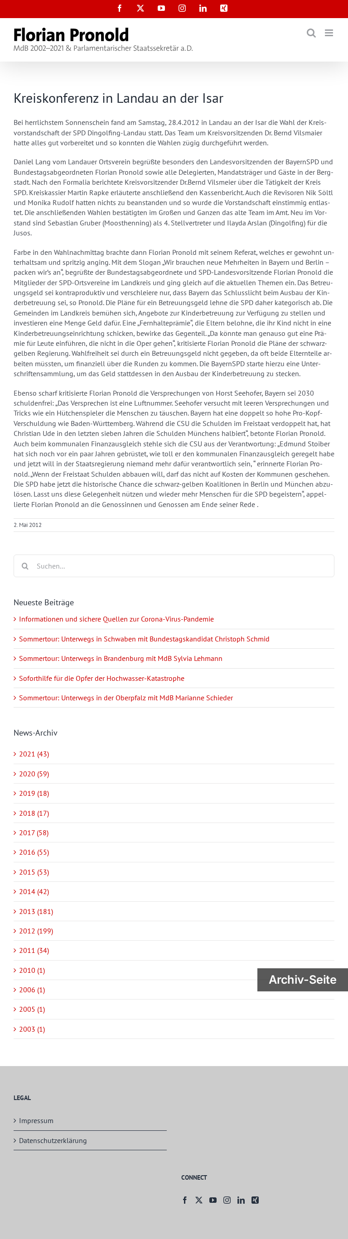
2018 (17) (34, 813)
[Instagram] (227, 1200)
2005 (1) (32, 1009)
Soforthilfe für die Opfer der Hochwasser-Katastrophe (101, 678)
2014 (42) (34, 891)
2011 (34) (34, 950)
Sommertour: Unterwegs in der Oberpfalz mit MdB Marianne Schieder (126, 697)
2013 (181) (36, 911)
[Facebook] (184, 1200)
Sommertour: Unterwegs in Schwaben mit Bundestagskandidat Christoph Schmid (144, 638)
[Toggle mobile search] (311, 33)
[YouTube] (213, 1200)
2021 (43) (34, 753)
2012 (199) (36, 930)
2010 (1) (32, 970)
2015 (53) (34, 871)
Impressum (36, 1120)
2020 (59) (34, 773)
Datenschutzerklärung (53, 1140)
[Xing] (255, 1200)
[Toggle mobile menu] (329, 33)
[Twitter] (199, 1200)
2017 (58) (33, 832)
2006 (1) (32, 989)
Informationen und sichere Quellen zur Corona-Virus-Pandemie (116, 618)
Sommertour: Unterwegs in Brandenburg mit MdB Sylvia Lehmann (120, 658)
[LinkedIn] (241, 1200)
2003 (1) (32, 1028)
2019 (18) (34, 793)
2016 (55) (34, 851)
